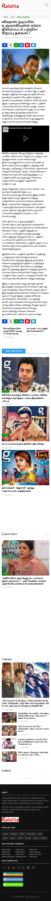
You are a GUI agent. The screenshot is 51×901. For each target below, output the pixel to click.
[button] (25, 138)
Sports (12, 838)
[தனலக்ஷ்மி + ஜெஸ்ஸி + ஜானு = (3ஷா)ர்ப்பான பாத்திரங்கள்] (25, 467)
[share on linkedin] (21, 45)
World (5, 838)
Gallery (36, 838)
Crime (20, 838)
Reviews (28, 838)
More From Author (13, 351)
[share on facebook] (4, 45)
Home (6, 17)
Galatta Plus (33, 850)
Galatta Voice (19, 850)
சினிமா (14, 834)
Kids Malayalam (20, 857)
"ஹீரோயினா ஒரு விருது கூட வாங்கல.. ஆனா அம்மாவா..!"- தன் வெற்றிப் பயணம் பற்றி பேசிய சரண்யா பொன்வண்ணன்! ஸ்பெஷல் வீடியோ (24, 582)
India (40, 834)
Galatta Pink (6, 852)
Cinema (5, 834)
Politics (22, 834)
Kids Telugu (33, 857)
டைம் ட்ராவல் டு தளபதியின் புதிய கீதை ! (23, 443)
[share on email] (27, 45)
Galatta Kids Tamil (35, 854)
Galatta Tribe (6, 854)
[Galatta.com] (10, 5)
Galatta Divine (20, 852)
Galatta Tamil (6, 850)
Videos (44, 838)
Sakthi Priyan (27, 37)
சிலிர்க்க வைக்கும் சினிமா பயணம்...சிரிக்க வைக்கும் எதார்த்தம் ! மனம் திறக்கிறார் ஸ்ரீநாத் (24, 398)
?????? (5, 391)
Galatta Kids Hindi (8, 857)
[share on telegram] (33, 45)
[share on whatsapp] (16, 45)
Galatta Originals (34, 852)
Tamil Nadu (31, 834)
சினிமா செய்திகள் (23, 17)
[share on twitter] (11, 45)
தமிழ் (12, 17)
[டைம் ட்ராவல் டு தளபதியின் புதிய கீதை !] (25, 423)
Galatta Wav (19, 854)
